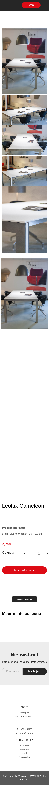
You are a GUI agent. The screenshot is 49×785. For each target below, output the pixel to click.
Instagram (24, 749)
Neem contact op (24, 599)
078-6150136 (26, 729)
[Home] (24, 697)
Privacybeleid (24, 757)
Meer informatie (24, 570)
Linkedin (24, 753)
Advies (33, 6)
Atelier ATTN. (29, 776)
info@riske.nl (27, 733)
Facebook (24, 745)
